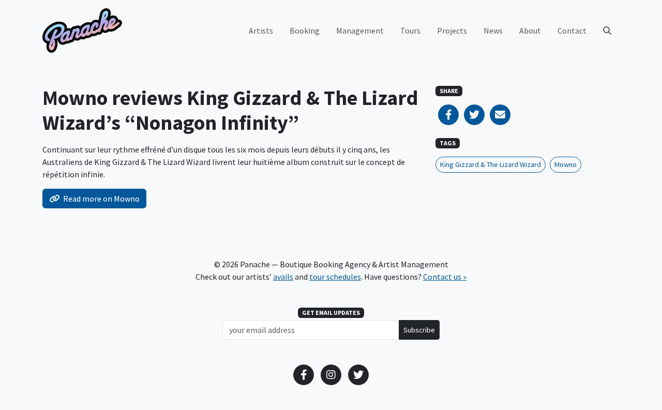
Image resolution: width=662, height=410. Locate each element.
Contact (572, 30)
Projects (452, 30)
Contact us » (445, 276)
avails (283, 276)
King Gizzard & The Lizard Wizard (490, 164)
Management (360, 30)
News (493, 30)
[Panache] (82, 30)
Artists (261, 30)
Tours (410, 30)
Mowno (565, 164)
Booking (305, 30)
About (530, 30)
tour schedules (335, 276)
